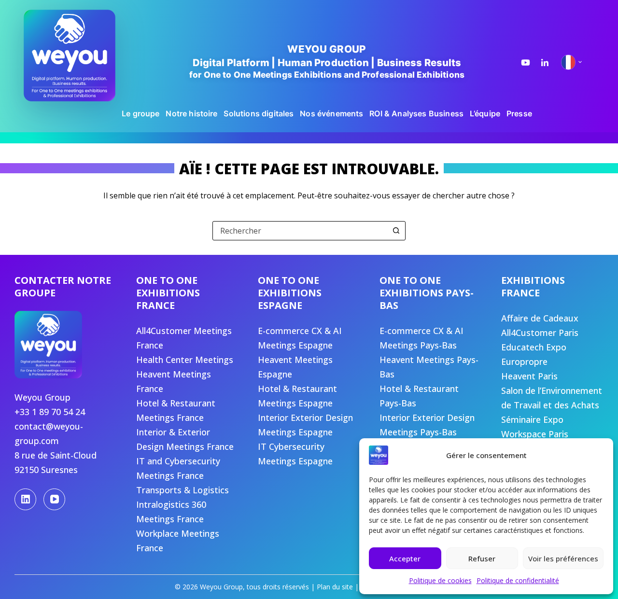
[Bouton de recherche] (396, 231)
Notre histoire (191, 113)
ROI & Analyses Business (416, 113)
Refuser (481, 558)
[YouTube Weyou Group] (525, 62)
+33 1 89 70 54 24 (49, 412)
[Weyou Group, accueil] (84, 55)
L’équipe (485, 113)
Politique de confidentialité (518, 580)
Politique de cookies (440, 580)
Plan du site (335, 586)
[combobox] (300, 230)
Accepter (405, 558)
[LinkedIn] (25, 499)
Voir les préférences (563, 558)
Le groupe (140, 113)
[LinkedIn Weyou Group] (544, 62)
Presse (519, 113)
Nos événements (331, 113)
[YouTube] (54, 499)
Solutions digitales (259, 113)
